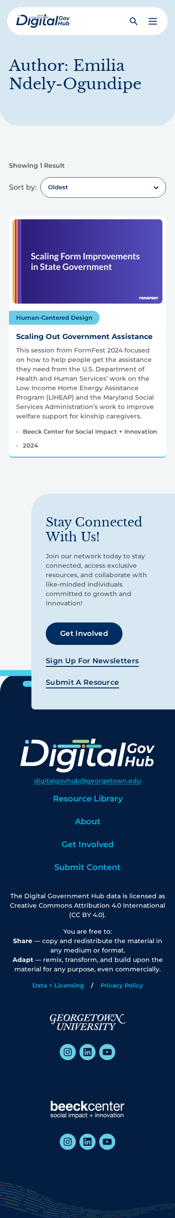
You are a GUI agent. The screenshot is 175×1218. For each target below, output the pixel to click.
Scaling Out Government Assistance (84, 336)
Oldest (58, 187)
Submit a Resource (82, 682)
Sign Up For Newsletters (92, 661)
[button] (153, 21)
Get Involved (84, 633)
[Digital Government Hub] (43, 21)
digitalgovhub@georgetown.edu (87, 781)
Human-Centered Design (54, 317)
